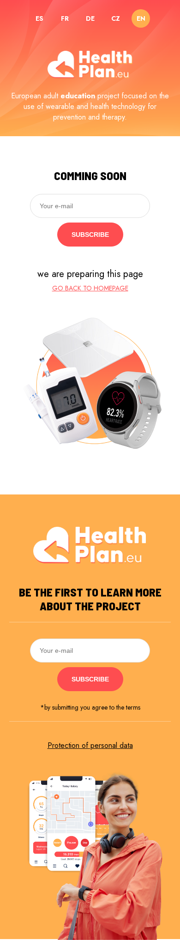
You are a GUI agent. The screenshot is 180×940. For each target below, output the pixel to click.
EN (141, 18)
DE (90, 18)
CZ (115, 18)
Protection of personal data (90, 745)
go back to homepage (90, 288)
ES (39, 18)
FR (65, 18)
